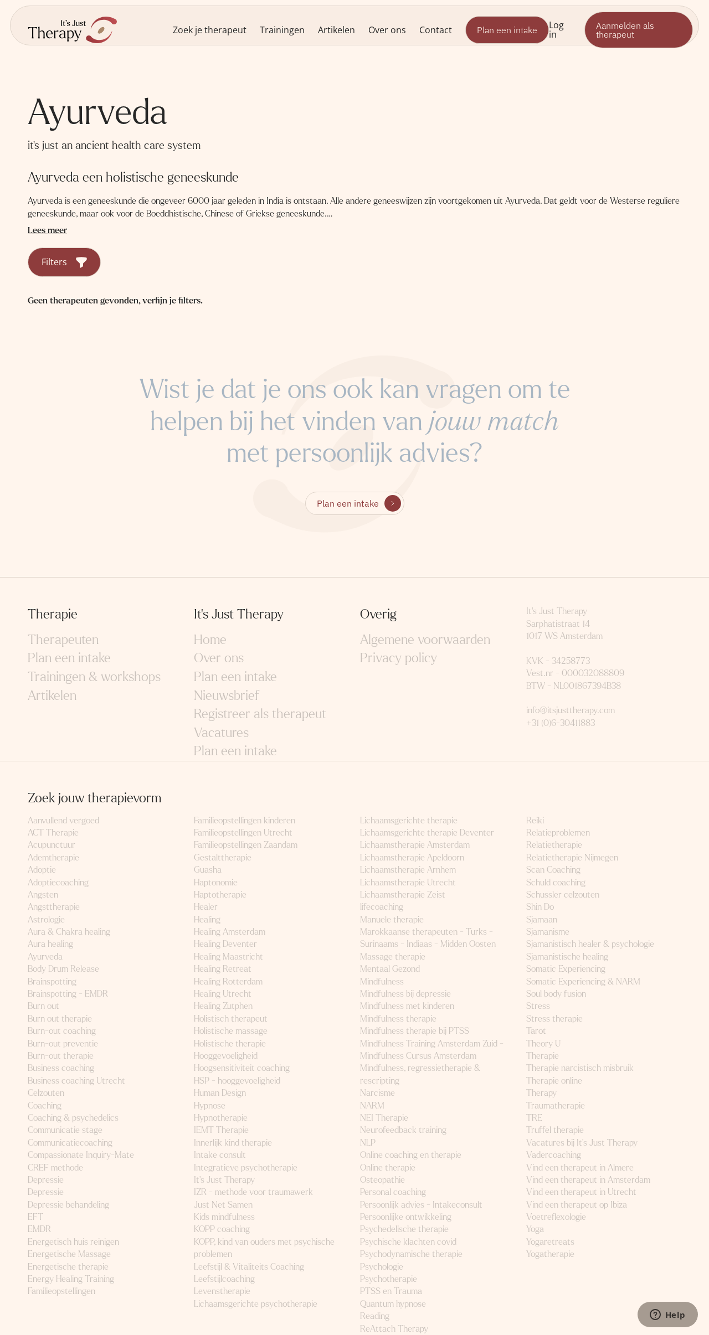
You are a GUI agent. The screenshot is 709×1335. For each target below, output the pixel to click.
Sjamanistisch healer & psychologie (590, 944)
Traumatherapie (555, 1105)
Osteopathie (382, 1179)
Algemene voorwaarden (425, 640)
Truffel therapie (555, 1130)
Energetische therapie (68, 1266)
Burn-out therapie (61, 1055)
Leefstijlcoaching (224, 1279)
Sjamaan (541, 919)
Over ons (387, 29)
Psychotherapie (388, 1279)
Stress (538, 1006)
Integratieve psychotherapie (245, 1167)
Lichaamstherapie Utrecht (408, 882)
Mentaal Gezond (390, 968)
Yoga (535, 1229)
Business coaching (61, 1068)
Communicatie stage (65, 1130)
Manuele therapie (392, 919)
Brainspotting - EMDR (68, 993)
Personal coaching (393, 1192)
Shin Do (540, 906)
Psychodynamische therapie (411, 1254)
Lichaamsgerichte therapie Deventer (427, 832)
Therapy (541, 1092)
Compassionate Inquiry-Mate (81, 1154)
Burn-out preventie (63, 1043)
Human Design (220, 1092)
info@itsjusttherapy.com (570, 710)
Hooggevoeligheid (226, 1055)
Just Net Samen (223, 1204)
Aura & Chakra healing (69, 931)
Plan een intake (507, 29)
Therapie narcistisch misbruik (580, 1068)
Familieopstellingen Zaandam (245, 844)
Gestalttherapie (222, 857)
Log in (556, 29)
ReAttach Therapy (394, 1328)
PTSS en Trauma (391, 1291)
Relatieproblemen (558, 832)
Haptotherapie (220, 894)
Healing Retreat (222, 968)
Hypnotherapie (221, 1117)
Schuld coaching (555, 882)
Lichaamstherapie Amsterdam (415, 844)
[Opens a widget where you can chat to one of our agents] (667, 1315)
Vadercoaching (553, 1154)
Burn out (43, 1006)
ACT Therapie (53, 832)
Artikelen (336, 29)
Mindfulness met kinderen (407, 1006)
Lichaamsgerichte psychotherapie (255, 1303)
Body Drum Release (63, 968)
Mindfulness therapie (398, 1018)
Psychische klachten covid (408, 1241)
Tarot (536, 1030)
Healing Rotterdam (228, 981)
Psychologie (381, 1266)
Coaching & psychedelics (73, 1117)
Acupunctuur (51, 844)
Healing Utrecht (222, 993)
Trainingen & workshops (94, 677)
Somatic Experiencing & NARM (583, 981)
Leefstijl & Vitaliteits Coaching (249, 1266)
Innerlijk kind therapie (233, 1142)
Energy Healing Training (71, 1279)
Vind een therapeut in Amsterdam (588, 1179)
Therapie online (554, 1080)
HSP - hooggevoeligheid (237, 1080)
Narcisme (377, 1092)
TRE (534, 1117)
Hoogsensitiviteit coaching (242, 1068)
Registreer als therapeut (260, 714)
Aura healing (50, 944)
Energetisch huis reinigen (73, 1241)
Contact (435, 29)
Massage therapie (392, 956)
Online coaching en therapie (410, 1154)
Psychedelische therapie (404, 1229)
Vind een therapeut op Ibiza (576, 1204)
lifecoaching (381, 906)
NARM (372, 1105)
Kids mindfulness (224, 1216)
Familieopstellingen (61, 1291)
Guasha (208, 869)
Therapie (542, 1055)
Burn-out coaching (62, 1030)
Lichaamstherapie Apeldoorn (412, 857)
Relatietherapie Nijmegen (572, 857)
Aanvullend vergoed (63, 820)
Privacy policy (398, 658)
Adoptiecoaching (58, 882)
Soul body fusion (556, 993)
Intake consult (220, 1154)
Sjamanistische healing (567, 956)
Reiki (535, 820)
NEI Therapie (384, 1117)
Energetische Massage (69, 1254)
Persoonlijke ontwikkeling (405, 1216)
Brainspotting (52, 981)
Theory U (543, 1043)
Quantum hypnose (393, 1303)
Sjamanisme (547, 931)
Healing (207, 919)
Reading (374, 1316)
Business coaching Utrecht (76, 1080)
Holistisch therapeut (231, 1018)
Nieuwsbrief (226, 696)
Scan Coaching (553, 869)
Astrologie (46, 919)
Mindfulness (382, 981)
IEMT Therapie (221, 1130)
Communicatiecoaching (70, 1142)
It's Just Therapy (224, 1179)
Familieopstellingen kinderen (244, 820)
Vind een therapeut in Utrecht (581, 1192)
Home (210, 640)
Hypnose (209, 1105)
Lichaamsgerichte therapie (409, 820)
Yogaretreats (550, 1241)
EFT (35, 1216)
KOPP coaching (222, 1229)
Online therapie (387, 1167)
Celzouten (46, 1092)
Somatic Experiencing (565, 968)
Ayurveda (45, 956)
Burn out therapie (60, 1018)
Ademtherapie (53, 857)
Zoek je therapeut (209, 29)
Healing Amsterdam (229, 931)
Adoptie (42, 869)
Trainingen (282, 29)
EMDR (39, 1229)
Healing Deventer (225, 944)
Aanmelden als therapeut (625, 30)
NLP (368, 1142)
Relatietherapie (554, 844)
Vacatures (221, 733)
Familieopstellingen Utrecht (243, 832)
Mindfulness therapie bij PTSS (414, 1030)
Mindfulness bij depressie (405, 993)
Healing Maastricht (228, 956)
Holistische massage (231, 1030)
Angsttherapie (54, 906)
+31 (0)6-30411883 (560, 723)
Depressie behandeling (68, 1204)
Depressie (46, 1179)
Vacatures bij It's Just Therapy (582, 1142)
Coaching (44, 1105)
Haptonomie (216, 882)
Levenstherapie (222, 1291)
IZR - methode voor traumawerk (253, 1192)
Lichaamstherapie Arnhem (408, 869)
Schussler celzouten (562, 894)
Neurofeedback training (403, 1130)
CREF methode (55, 1167)
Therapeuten (63, 640)
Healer (206, 906)
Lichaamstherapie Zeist (402, 894)
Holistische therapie (230, 1043)
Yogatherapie (550, 1254)
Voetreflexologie (556, 1216)
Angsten (43, 894)
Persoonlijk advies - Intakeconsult (421, 1204)
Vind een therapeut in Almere (580, 1167)
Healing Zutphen (223, 1006)
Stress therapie (554, 1018)
